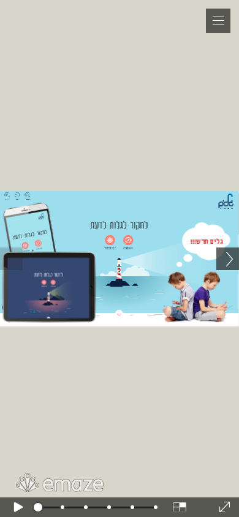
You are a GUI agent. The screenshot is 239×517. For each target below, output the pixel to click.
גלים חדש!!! (207, 241)
